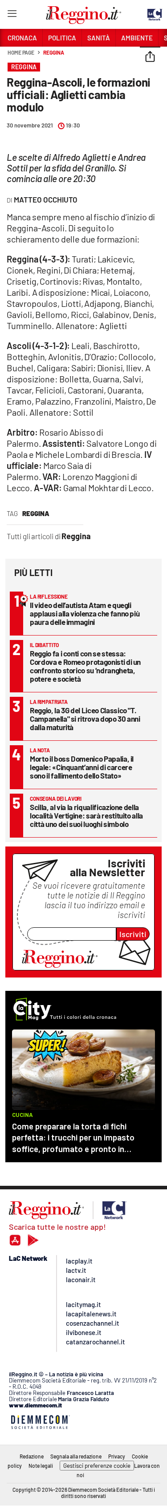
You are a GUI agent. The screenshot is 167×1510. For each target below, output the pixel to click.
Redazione (32, 1456)
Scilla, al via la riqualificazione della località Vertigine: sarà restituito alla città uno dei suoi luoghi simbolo (86, 815)
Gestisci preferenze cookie (96, 1465)
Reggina (53, 52)
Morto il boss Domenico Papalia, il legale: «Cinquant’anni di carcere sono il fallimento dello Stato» (82, 767)
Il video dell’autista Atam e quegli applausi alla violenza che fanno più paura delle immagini (84, 613)
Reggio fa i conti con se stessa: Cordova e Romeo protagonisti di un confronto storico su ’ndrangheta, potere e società (85, 666)
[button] (150, 57)
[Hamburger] (12, 15)
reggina (35, 513)
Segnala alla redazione (76, 1456)
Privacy (116, 1456)
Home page (21, 52)
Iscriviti (133, 934)
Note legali (41, 1465)
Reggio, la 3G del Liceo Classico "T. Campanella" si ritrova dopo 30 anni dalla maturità (85, 718)
